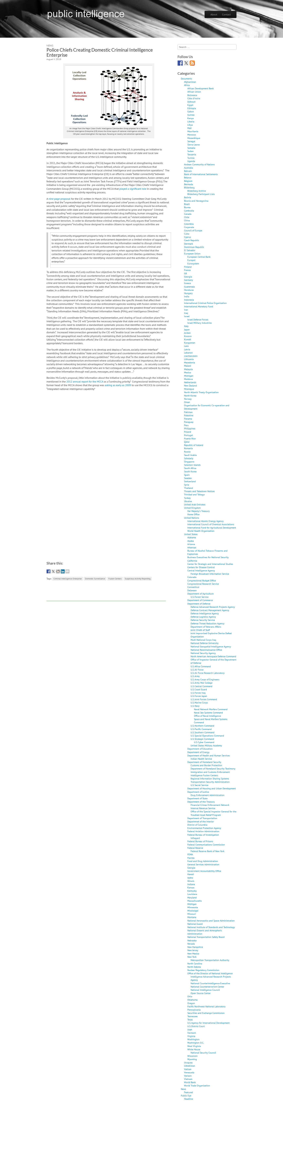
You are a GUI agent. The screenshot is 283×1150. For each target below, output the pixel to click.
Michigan (188, 375)
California (192, 560)
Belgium (188, 180)
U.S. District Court (196, 1026)
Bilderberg (189, 187)
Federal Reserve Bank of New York (207, 851)
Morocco (191, 134)
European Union (192, 253)
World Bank (190, 1082)
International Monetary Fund (198, 306)
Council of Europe (193, 230)
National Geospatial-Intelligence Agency (211, 646)
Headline (188, 1098)
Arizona (191, 544)
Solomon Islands (192, 464)
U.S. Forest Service (199, 596)
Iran (186, 309)
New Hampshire (195, 947)
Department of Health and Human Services (208, 755)
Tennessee (192, 1016)
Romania (188, 448)
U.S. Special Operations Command (207, 735)
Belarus (187, 177)
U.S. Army (195, 676)
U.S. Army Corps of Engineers (205, 679)
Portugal (188, 435)
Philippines (189, 428)
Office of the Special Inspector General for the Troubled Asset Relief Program (213, 813)
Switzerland (190, 481)
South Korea (190, 471)
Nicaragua (189, 388)
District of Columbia (197, 824)
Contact (226, 14)
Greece (187, 283)
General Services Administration (203, 864)
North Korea (190, 395)
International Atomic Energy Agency (205, 521)
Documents (186, 78)
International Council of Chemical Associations (210, 524)
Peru (186, 425)
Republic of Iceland (193, 445)
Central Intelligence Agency (201, 570)
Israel (186, 316)
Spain (187, 474)
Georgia (188, 276)
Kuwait (187, 339)
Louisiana (192, 894)
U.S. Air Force (197, 669)
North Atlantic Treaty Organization (201, 392)
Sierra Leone (193, 144)
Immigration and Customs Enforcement (210, 772)
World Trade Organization (197, 1085)
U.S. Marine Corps (199, 702)
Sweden (188, 478)
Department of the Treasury (201, 801)
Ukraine (188, 501)
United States (191, 534)
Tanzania (191, 154)
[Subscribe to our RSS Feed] (192, 63)
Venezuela (189, 1072)
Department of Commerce (200, 600)
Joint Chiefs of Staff (200, 630)
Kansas (190, 887)
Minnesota (192, 907)
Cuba (186, 233)
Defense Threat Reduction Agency (207, 623)
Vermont (191, 1032)
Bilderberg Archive (196, 190)
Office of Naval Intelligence (207, 715)
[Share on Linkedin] (63, 571)
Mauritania (192, 131)
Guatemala (189, 286)
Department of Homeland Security (204, 762)
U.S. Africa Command (201, 666)
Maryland (192, 897)
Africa (187, 85)
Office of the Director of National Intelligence (210, 973)
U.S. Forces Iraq (198, 692)
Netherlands (190, 382)
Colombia (189, 223)
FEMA (190, 854)
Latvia (187, 349)
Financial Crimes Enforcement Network (210, 804)
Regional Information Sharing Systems (210, 778)
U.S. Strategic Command (202, 738)
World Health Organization (200, 530)
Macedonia (189, 362)
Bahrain (188, 170)
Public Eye (186, 1095)
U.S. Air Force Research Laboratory (208, 672)
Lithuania (189, 359)
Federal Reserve (195, 847)
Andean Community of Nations (199, 164)
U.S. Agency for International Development (208, 1022)
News (50, 45)
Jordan (187, 332)
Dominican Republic (194, 247)
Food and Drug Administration (202, 861)
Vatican (187, 1069)
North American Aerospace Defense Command (213, 656)
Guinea (190, 114)
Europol (191, 260)
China (187, 220)
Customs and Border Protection (206, 765)
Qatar (187, 441)
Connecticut (193, 587)
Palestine (188, 415)
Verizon (188, 1075)
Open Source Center (201, 993)
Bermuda (188, 184)
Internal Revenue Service (203, 808)
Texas (190, 1019)
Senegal (191, 141)
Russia (187, 451)
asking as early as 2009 (118, 385)
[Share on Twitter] (53, 571)
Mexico (187, 372)
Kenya (190, 118)
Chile (186, 217)
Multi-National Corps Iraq (203, 639)
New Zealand (190, 385)
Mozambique (193, 138)
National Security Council (203, 1052)
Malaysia (188, 369)
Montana (191, 917)
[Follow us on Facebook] (180, 63)
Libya (190, 124)
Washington (193, 1039)
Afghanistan (190, 81)
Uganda (191, 161)
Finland (188, 266)
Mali (189, 128)
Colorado (192, 577)
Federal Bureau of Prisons (200, 841)
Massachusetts (194, 900)
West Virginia (194, 1046)
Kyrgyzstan (189, 342)
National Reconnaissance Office (206, 649)
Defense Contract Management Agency (210, 610)
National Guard (195, 923)
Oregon (191, 1003)
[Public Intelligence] (86, 13)
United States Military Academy (206, 745)
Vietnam (188, 1079)
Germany (188, 279)
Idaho (190, 877)
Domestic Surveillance (95, 578)
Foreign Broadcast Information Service (210, 573)
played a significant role (132, 188)
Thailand (188, 487)
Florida (190, 857)
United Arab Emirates (194, 504)
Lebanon (188, 352)
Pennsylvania (194, 1009)
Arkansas (191, 547)
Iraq (186, 313)
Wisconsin (192, 1055)
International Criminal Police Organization (205, 303)
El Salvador (189, 250)
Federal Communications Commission (206, 844)
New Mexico (193, 953)
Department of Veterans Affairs (206, 626)
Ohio (189, 996)
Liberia (190, 121)
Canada (187, 213)
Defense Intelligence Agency (205, 613)
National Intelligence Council (205, 989)
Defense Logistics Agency (203, 616)
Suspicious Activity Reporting (138, 578)
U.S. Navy (195, 705)
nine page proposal (59, 198)
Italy (186, 326)
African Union (194, 91)
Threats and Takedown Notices (199, 491)
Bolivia (187, 197)
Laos (186, 345)
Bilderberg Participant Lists (201, 194)
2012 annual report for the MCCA (84, 381)
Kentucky (192, 890)
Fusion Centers (115, 578)
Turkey (187, 497)
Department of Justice (198, 791)
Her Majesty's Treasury (198, 511)
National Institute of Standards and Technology (211, 927)
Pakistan (188, 412)
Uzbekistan (189, 1065)
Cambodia (189, 210)
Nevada (191, 943)
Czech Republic (191, 240)
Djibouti (191, 101)
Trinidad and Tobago (194, 494)
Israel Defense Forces (197, 319)
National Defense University (204, 643)
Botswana (192, 95)
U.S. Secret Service (199, 785)
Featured (188, 1092)
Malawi (187, 365)
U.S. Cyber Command (204, 742)
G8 (185, 273)
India (186, 296)
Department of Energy (198, 752)
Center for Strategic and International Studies (210, 563)
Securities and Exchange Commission (206, 1013)
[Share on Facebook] (48, 571)
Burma (187, 207)
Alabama (191, 537)
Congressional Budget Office (201, 580)
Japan (187, 329)
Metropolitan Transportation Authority (210, 960)
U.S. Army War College (201, 682)
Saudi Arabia (190, 455)
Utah (189, 1029)
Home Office (193, 514)
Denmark (188, 243)
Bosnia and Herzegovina (196, 200)
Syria (186, 484)
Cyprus (187, 237)
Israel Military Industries (199, 322)
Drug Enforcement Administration (207, 795)
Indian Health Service (201, 758)
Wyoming (192, 1059)
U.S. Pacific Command (201, 729)
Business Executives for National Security (208, 557)
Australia (188, 167)
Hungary (188, 293)
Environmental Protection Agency (204, 828)
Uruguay (188, 1062)
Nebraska (192, 940)
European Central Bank (198, 256)
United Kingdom (192, 507)
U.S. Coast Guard (199, 689)
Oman (187, 402)
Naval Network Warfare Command (210, 709)
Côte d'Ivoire (193, 98)
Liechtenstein (191, 355)
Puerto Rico (190, 438)
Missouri (191, 913)
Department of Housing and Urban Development (211, 788)
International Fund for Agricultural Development (211, 527)
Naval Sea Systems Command (208, 712)
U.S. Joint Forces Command (204, 699)
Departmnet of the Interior (200, 821)
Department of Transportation (202, 818)
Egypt (190, 104)
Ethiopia (191, 108)
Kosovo (188, 336)
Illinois (190, 880)
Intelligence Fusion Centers (204, 775)
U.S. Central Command (201, 686)
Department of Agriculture (200, 593)
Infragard (195, 838)
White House (193, 1049)
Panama (188, 418)
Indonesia (189, 299)
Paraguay (188, 421)
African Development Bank (200, 88)
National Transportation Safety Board (206, 937)
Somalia (191, 147)
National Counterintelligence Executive (210, 983)
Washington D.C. (195, 1042)
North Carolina (194, 963)
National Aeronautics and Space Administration (211, 920)
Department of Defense (198, 603)
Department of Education (200, 748)
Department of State (197, 798)
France (187, 270)
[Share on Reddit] (58, 571)
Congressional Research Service (203, 583)
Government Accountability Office (204, 870)
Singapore (189, 461)
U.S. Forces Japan (199, 696)
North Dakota (194, 966)
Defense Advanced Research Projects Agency (213, 606)
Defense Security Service (203, 620)
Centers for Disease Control (201, 567)
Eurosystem (193, 263)
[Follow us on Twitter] (186, 63)
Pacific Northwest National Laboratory (206, 1006)
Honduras (189, 289)
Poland (187, 431)
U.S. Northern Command (202, 725)
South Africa (190, 468)
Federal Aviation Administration (203, 831)
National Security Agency (203, 653)
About (213, 14)
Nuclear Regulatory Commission (203, 970)
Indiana (191, 884)
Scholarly (188, 458)
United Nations (191, 517)
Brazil (187, 204)
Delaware (192, 590)
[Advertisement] (106, 593)
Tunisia (190, 157)
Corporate (189, 227)
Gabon (190, 111)
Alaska (190, 540)
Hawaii (190, 874)
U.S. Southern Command (202, 732)
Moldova (188, 379)
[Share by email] (67, 571)
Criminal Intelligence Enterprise (67, 578)
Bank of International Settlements (201, 174)
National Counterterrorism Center (207, 986)
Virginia (191, 1036)
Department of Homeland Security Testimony (213, 768)
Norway (188, 398)
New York (192, 956)
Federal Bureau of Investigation (203, 834)
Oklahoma (192, 999)
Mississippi (192, 910)
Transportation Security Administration (210, 781)
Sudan (190, 151)
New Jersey (192, 950)
